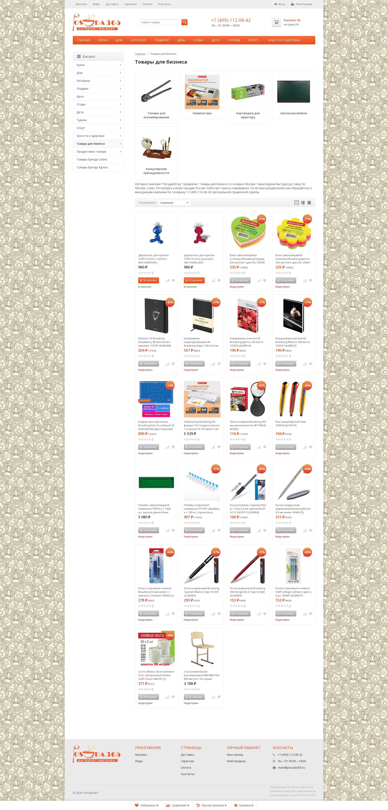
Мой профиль (236, 761)
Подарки (162, 40)
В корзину (150, 280)
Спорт (253, 40)
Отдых (198, 40)
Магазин (81, 4)
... (311, 40)
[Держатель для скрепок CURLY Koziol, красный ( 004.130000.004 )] (202, 232)
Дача (181, 40)
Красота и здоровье (284, 40)
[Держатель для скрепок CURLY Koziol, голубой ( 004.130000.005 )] (156, 232)
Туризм (234, 40)
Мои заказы (235, 755)
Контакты (164, 4)
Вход (281, 4)
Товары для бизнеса (91, 144)
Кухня (102, 40)
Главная (83, 40)
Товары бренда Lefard (92, 159)
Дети (215, 40)
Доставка (112, 4)
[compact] (309, 202)
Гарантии (130, 4)
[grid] (296, 202)
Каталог (89, 56)
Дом (118, 40)
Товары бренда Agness (92, 167)
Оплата (147, 4)
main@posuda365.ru (291, 767)
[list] (302, 202)
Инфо (96, 4)
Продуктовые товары (91, 151)
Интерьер (138, 40)
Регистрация (304, 4)
